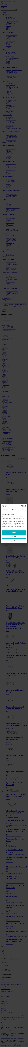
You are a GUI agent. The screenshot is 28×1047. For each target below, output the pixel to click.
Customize (13, 536)
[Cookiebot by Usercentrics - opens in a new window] (20, 506)
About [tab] (22, 509)
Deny (14, 540)
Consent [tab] (5, 509)
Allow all (14, 532)
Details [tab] (14, 509)
